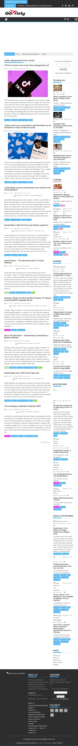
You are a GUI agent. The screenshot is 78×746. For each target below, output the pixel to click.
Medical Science (29, 436)
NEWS (30, 120)
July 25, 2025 (68, 209)
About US (56, 658)
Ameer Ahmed (58, 562)
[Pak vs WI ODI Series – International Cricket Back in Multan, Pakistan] (28, 344)
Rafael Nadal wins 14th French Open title (21, 373)
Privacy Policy (57, 662)
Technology (61, 109)
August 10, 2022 (59, 446)
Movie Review (21, 330)
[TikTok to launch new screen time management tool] (27, 83)
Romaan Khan (67, 523)
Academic (7, 330)
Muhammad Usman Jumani (23, 68)
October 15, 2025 (59, 335)
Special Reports (58, 254)
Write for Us (57, 660)
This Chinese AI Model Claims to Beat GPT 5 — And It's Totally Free (37, 728)
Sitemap (55, 665)
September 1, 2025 (60, 92)
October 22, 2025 (59, 269)
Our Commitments (34, 712)
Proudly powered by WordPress (26, 743)
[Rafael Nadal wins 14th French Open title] (27, 379)
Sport (33, 292)
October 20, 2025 (59, 307)
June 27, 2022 (68, 489)
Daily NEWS (7, 120)
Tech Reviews (57, 553)
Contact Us (31, 693)
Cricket (6, 292)
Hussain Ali (69, 119)
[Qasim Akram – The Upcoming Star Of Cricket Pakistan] (27, 269)
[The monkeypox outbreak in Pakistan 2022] (28, 412)
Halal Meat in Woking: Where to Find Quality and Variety (36, 6)
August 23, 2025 (59, 151)
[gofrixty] (6, 19)
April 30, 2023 (68, 583)
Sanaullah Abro (58, 192)
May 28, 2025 (58, 401)
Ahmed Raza (57, 94)
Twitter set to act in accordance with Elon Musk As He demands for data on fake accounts (27, 126)
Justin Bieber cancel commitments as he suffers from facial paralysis (27, 189)
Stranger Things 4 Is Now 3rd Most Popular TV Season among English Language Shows (27, 299)
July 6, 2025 (58, 523)
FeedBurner (68, 73)
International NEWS (23, 120)
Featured (14, 120)
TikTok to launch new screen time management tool (26, 65)
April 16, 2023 (68, 232)
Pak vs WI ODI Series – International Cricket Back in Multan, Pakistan (26, 336)
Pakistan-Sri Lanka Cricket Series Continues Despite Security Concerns (36, 716)
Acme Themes (57, 743)
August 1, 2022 (59, 469)
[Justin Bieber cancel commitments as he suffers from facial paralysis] (28, 196)
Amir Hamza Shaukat (60, 239)
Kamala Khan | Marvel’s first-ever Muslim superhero (26, 225)
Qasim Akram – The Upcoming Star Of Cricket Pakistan (24, 261)
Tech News (61, 139)
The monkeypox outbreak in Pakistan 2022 (22, 406)
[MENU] (76, 19)
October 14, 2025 (59, 362)
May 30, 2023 (68, 557)
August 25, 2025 (59, 119)
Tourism (62, 205)
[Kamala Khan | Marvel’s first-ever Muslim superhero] (28, 231)
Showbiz (29, 219)
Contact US (56, 655)
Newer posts (45, 442)
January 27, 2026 (59, 190)
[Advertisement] (39, 36)
